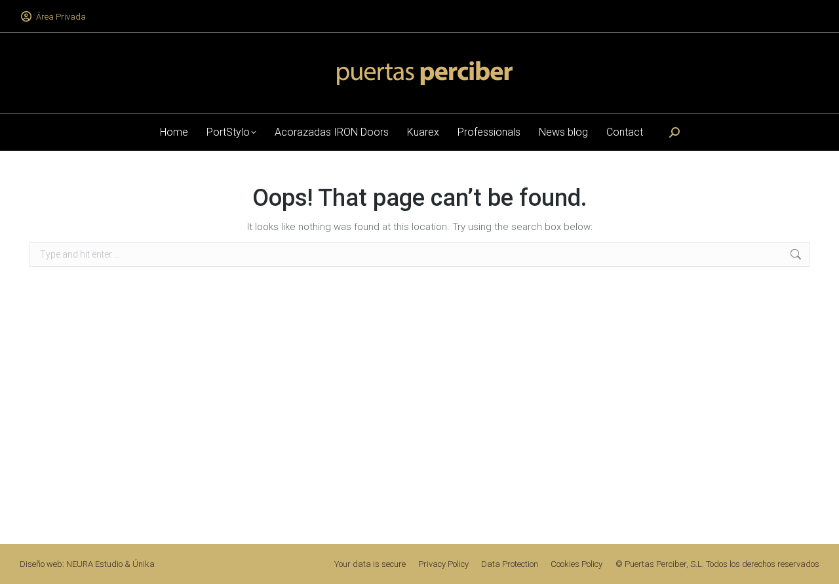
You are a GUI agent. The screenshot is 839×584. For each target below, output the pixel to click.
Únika (143, 564)
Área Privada (61, 17)
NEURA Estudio (94, 564)
